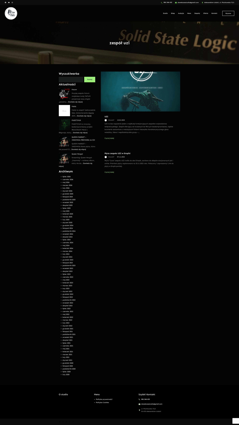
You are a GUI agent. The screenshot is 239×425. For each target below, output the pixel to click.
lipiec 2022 (66, 308)
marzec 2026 (67, 185)
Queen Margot (77, 154)
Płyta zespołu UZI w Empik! (118, 153)
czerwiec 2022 (68, 311)
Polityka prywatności (104, 399)
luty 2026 (66, 188)
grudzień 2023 (68, 260)
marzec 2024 (67, 251)
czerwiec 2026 (68, 179)
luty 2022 (66, 323)
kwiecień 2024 (68, 248)
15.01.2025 (121, 120)
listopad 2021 (68, 331)
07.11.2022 (121, 157)
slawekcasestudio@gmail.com (188, 2)
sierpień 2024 (67, 237)
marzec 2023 (67, 286)
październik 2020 (69, 369)
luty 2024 (66, 254)
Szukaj (89, 79)
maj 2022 (66, 314)
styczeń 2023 (67, 291)
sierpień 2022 (67, 306)
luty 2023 (66, 288)
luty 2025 (66, 220)
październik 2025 (69, 200)
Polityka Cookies (102, 402)
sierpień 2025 (67, 205)
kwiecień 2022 (68, 317)
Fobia (74, 106)
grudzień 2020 (68, 363)
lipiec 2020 (66, 372)
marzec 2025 (67, 217)
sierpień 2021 (67, 340)
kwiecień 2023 (68, 283)
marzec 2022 (67, 320)
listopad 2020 (68, 366)
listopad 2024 (68, 228)
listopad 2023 (68, 263)
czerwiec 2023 (68, 277)
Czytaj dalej (109, 138)
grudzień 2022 (68, 294)
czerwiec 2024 (68, 243)
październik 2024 (69, 231)
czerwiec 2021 (68, 346)
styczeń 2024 (67, 257)
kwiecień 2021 (68, 352)
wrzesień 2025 (68, 202)
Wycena (228, 13)
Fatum (74, 90)
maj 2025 (66, 211)
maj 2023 (66, 280)
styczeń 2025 (67, 222)
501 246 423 (168, 2)
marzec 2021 (67, 354)
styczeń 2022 (67, 326)
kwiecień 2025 (68, 214)
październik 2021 (69, 334)
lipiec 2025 (66, 208)
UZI (106, 116)
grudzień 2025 (68, 194)
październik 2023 (69, 265)
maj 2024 (66, 245)
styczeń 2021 (67, 360)
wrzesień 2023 (68, 268)
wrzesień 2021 (68, 337)
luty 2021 (66, 357)
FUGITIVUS (76, 120)
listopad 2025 (68, 197)
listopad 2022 (68, 297)
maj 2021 (66, 349)
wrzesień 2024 (68, 234)
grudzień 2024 (68, 225)
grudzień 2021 (68, 329)
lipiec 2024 (66, 240)
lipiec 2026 (66, 177)
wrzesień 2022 (68, 303)
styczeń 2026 (67, 191)
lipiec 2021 (66, 343)
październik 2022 (69, 300)
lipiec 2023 (66, 274)
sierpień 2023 (67, 271)
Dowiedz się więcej (75, 102)
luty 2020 (66, 374)
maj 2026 (66, 182)
